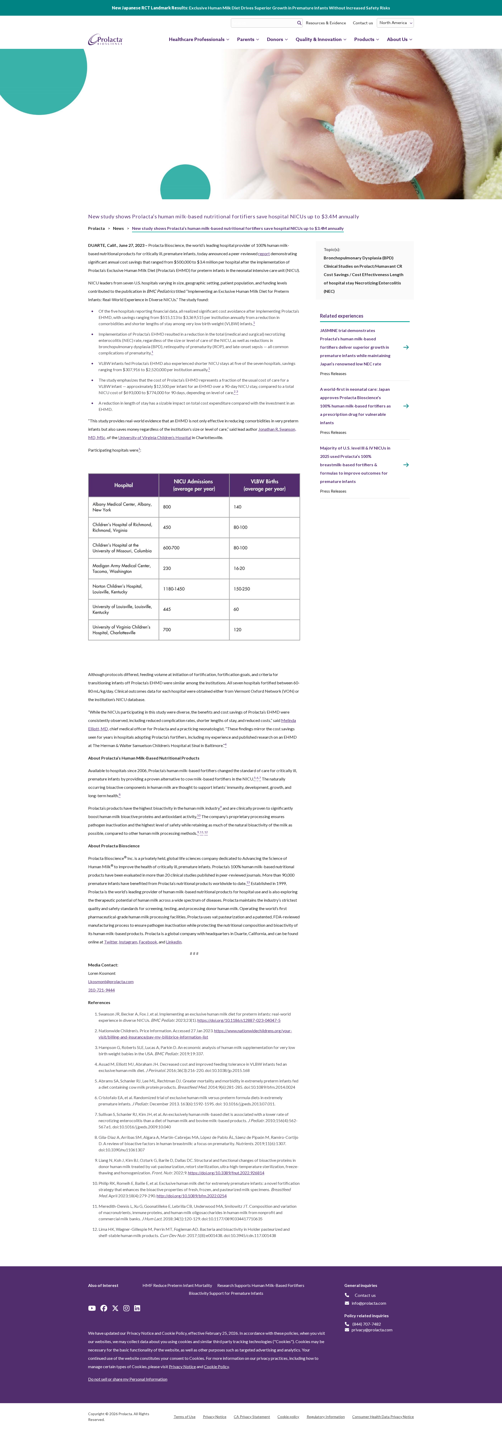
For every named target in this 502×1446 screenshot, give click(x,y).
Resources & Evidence (326, 23)
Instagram (128, 941)
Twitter (110, 941)
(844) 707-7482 (366, 1323)
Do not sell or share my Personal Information (127, 1379)
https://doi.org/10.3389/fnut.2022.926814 (226, 1172)
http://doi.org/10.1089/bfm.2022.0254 (192, 1195)
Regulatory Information (326, 1416)
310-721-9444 (101, 989)
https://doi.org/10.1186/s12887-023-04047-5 (239, 1020)
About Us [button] (397, 39)
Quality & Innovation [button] (319, 39)
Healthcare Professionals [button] (197, 39)
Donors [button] (275, 39)
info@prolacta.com (369, 1303)
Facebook (148, 941)
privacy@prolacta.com (372, 1329)
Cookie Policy (216, 1366)
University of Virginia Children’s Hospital (154, 437)
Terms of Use (185, 1416)
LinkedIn (173, 941)
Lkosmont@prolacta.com (111, 981)
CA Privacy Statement (252, 1416)
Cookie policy (288, 1416)
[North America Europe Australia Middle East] (395, 23)
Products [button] (364, 39)
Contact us (363, 23)
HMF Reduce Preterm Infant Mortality (177, 1285)
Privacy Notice (182, 1366)
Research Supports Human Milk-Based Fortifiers (260, 1285)
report (264, 253)
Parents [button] (245, 39)
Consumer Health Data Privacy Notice (383, 1416)
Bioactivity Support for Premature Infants (226, 1293)
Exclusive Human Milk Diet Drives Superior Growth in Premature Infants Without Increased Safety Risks (251, 7)
